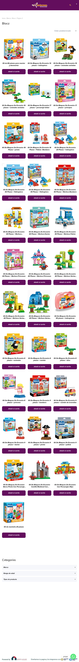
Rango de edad (9, 573)
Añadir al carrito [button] (13, 71)
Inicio (3, 18)
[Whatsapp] (73, 656)
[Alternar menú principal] (4, 5)
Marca (5, 567)
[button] (70, 5)
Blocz (14, 18)
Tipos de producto (10, 579)
